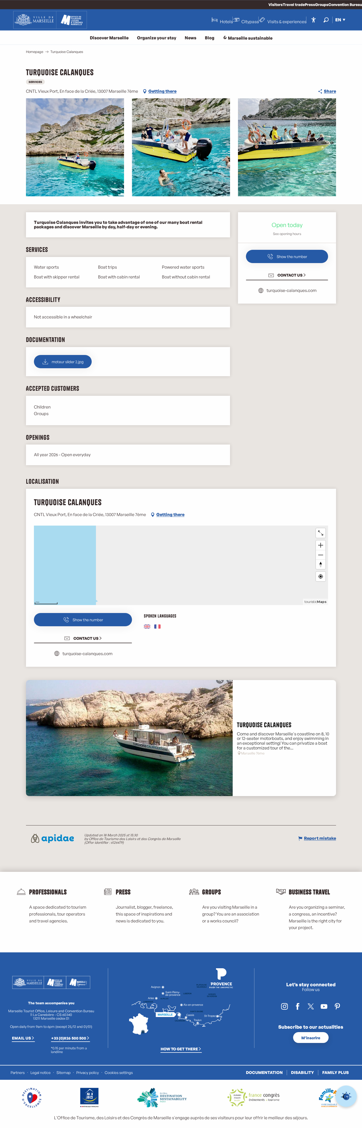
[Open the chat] (346, 1096)
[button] (326, 19)
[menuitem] (50, 19)
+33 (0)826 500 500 (68, 1038)
